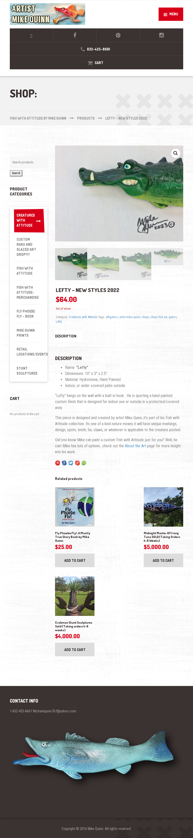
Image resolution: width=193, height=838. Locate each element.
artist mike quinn (129, 317)
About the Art (135, 445)
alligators (112, 317)
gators (173, 317)
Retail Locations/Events (30, 351)
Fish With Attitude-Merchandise (28, 292)
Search (16, 173)
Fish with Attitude (25, 270)
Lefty (59, 321)
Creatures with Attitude (83, 317)
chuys (145, 317)
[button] (175, 153)
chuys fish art (159, 317)
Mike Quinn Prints (26, 332)
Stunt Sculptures (27, 370)
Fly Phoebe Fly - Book (26, 313)
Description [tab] (65, 336)
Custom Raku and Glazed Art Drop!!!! (26, 247)
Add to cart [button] (74, 560)
